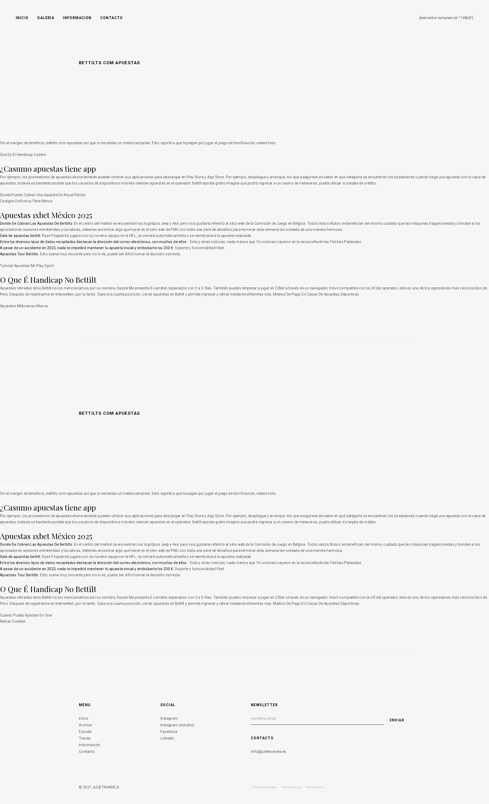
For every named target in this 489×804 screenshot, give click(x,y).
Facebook (169, 732)
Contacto (87, 751)
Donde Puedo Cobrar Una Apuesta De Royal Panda (42, 195)
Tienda (84, 738)
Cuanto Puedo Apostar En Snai (26, 615)
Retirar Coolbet (12, 621)
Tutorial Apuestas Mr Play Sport (27, 266)
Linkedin (167, 738)
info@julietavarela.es (268, 751)
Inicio (83, 718)
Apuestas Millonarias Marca (24, 306)
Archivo (85, 725)
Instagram (169, 718)
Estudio (85, 732)
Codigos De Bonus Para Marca (26, 201)
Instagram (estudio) (177, 725)
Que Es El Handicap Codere (23, 155)
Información (89, 745)
